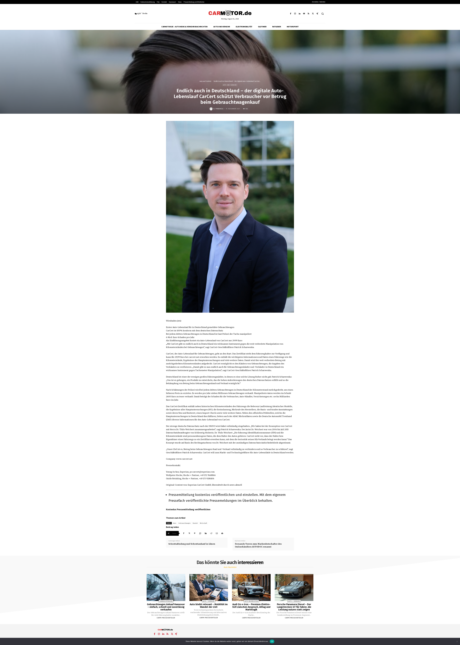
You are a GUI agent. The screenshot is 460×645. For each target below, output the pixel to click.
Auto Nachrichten (251, 601)
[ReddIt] (211, 533)
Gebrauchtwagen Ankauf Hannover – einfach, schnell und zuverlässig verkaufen (166, 607)
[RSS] (308, 13)
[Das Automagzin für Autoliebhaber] (230, 13)
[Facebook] (290, 13)
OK (272, 641)
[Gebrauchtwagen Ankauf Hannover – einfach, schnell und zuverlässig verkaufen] (166, 587)
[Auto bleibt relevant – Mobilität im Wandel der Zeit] (208, 587)
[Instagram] (295, 13)
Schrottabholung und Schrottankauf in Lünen (191, 544)
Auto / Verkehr (208, 601)
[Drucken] (222, 533)
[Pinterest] (194, 533)
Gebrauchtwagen (184, 523)
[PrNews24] (211, 108)
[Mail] (304, 13)
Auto (174, 523)
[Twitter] (313, 13)
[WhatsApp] (200, 533)
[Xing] (317, 13)
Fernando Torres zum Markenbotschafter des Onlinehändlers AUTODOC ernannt (258, 545)
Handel (195, 523)
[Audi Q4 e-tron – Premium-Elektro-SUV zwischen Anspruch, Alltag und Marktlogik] (251, 587)
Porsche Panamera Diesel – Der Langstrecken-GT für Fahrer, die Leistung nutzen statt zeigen (294, 607)
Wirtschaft (203, 523)
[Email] (216, 533)
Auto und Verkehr (205, 81)
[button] (322, 14)
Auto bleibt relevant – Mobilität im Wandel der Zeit (209, 605)
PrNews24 (219, 109)
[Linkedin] (299, 13)
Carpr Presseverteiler (166, 618)
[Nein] (457, 641)
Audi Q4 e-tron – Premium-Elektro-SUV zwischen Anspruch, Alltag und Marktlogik (251, 607)
